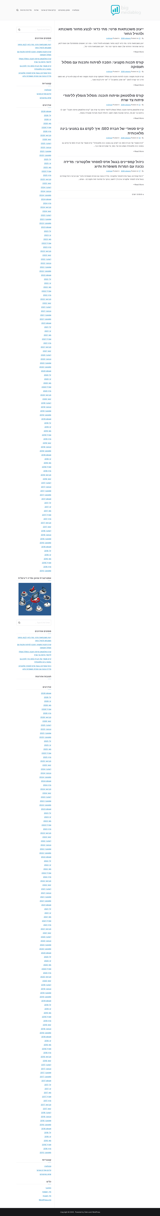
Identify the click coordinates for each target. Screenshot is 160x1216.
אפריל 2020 (46, 387)
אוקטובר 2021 (45, 315)
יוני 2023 (47, 235)
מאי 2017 (47, 511)
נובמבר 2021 (46, 311)
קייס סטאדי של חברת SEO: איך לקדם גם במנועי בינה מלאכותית (35, 67)
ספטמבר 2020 (45, 367)
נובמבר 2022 (46, 263)
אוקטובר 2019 (45, 411)
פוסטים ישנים (137, 194)
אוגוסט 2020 (46, 371)
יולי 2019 (47, 423)
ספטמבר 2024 (45, 195)
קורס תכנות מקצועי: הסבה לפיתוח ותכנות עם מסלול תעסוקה (34, 53)
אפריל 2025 (46, 171)
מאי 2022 (47, 287)
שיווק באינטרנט (64, 10)
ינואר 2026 (46, 139)
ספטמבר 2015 (45, 571)
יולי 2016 (47, 551)
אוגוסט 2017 (46, 499)
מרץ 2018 (47, 471)
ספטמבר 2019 (45, 415)
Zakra (86, 1212)
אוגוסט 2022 (46, 275)
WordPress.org (45, 1200)
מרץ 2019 (47, 439)
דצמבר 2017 (46, 483)
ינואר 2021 (47, 351)
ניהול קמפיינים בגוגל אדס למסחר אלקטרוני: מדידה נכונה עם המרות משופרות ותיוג (34, 74)
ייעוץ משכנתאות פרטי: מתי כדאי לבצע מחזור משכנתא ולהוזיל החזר (34, 46)
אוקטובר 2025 (45, 151)
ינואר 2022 (46, 303)
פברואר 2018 (46, 475)
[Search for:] (33, 29)
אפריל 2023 (46, 243)
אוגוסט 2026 (46, 111)
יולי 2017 (47, 503)
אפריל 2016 (46, 563)
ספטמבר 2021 (45, 319)
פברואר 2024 (45, 207)
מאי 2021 (47, 335)
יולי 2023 (47, 231)
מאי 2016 (47, 559)
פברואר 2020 (45, 395)
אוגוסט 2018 (46, 455)
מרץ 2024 (47, 203)
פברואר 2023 (45, 251)
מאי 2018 (47, 463)
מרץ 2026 (47, 131)
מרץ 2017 (47, 519)
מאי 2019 (47, 431)
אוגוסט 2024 (46, 199)
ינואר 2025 (46, 183)
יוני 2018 (48, 459)
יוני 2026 (47, 119)
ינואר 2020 (46, 399)
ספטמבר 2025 (45, 155)
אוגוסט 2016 (46, 547)
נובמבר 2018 (46, 447)
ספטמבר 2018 (45, 451)
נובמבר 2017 (46, 487)
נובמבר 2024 (46, 191)
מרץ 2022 (47, 295)
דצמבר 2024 (46, 187)
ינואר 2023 (46, 255)
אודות (36, 10)
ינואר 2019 (47, 443)
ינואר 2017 (47, 527)
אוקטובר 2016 (45, 539)
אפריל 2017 (46, 515)
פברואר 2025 (45, 179)
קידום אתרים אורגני (48, 10)
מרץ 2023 (47, 247)
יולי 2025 (47, 159)
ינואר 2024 (46, 211)
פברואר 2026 (45, 135)
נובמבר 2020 (46, 359)
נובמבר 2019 (46, 407)
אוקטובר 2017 (45, 491)
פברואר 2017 (46, 523)
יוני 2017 (48, 507)
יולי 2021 (47, 327)
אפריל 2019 (46, 435)
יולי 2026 (47, 115)
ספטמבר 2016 (45, 543)
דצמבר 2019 (46, 403)
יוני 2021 (48, 331)
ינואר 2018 (47, 479)
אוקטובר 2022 (45, 267)
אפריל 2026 (46, 127)
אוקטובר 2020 (45, 363)
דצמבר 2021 (46, 307)
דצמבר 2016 (46, 531)
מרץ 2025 (47, 175)
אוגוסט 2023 (46, 227)
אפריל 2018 (46, 467)
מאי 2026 (47, 123)
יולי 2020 (47, 375)
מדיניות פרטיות (26, 10)
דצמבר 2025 (46, 143)
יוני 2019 (48, 427)
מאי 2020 (47, 383)
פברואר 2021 (46, 347)
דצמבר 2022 (46, 259)
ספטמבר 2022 (45, 271)
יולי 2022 (47, 279)
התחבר (48, 1188)
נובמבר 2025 (46, 147)
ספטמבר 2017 (45, 495)
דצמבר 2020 (46, 355)
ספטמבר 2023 (45, 223)
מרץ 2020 (47, 391)
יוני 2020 (47, 379)
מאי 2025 (47, 167)
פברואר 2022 (45, 299)
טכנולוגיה (75, 10)
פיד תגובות (47, 1196)
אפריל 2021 (46, 339)
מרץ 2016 (47, 567)
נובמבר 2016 (46, 535)
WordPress (96, 1212)
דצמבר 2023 (46, 215)
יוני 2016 (48, 555)
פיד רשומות (46, 1192)
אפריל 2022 (46, 291)
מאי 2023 (47, 239)
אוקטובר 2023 (45, 219)
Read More (139, 52)
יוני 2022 (47, 283)
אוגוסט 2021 (46, 323)
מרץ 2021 (47, 343)
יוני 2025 (47, 163)
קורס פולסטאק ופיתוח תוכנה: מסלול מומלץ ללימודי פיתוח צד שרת (35, 60)
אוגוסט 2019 (46, 419)
